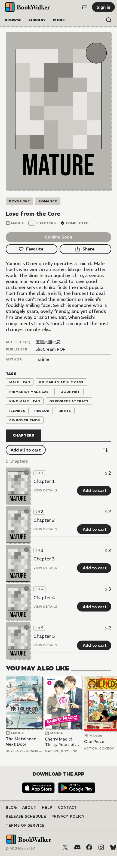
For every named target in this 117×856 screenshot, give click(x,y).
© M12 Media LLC (21, 849)
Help (47, 807)
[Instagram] (101, 847)
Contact (67, 807)
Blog (11, 807)
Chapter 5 (44, 636)
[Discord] (77, 847)
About (29, 807)
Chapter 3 (44, 559)
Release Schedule (26, 816)
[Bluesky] (113, 847)
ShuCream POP (50, 349)
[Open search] (109, 20)
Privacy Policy (68, 816)
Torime (42, 359)
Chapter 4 (44, 598)
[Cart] (84, 7)
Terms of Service (25, 825)
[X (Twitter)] (65, 847)
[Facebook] (89, 847)
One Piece (94, 741)
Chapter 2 (44, 520)
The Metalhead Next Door (21, 741)
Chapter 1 (44, 481)
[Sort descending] (105, 450)
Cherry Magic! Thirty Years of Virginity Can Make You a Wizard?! (60, 741)
